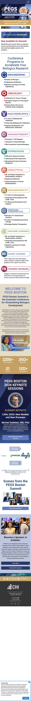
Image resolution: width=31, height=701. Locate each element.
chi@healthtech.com (16, 600)
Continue (25, 698)
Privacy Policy (25, 693)
